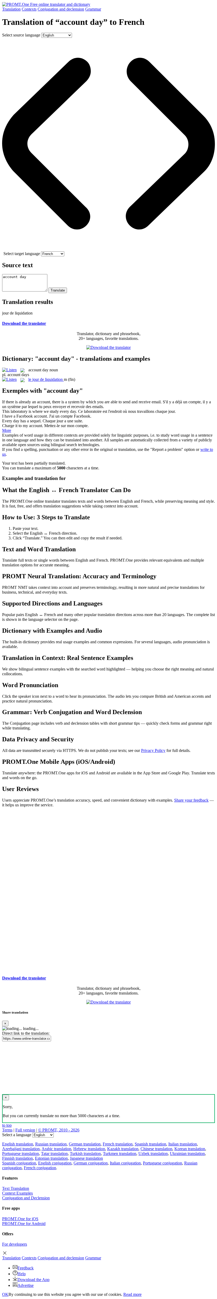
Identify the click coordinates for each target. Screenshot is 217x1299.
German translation (85, 1144)
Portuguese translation (20, 1153)
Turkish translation (85, 1153)
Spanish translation (150, 1144)
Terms (7, 1130)
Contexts (29, 9)
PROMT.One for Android (24, 1223)
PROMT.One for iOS (20, 1219)
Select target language (21, 253)
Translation (11, 9)
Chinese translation (156, 1149)
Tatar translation (54, 1153)
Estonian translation (51, 1158)
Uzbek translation (153, 1153)
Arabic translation (56, 1149)
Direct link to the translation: (25, 1033)
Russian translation (51, 1144)
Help (21, 1274)
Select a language (16, 1134)
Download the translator (24, 323)
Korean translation (189, 1149)
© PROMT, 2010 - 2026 (58, 1130)
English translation (17, 1144)
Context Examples (17, 1193)
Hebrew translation (89, 1149)
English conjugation (54, 1163)
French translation (118, 1144)
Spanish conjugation (19, 1163)
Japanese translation (86, 1158)
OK (5, 1294)
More (6, 430)
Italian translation (182, 1144)
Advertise (25, 1285)
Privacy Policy (153, 750)
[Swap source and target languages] (108, 249)
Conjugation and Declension (26, 1198)
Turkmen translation (119, 1153)
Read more (132, 1294)
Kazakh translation (122, 1149)
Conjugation (61, 9)
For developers (14, 1244)
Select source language (21, 35)
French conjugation (40, 1168)
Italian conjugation (125, 1163)
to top (7, 1125)
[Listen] (9, 370)
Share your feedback (191, 800)
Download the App (33, 1279)
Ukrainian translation (187, 1153)
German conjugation (91, 1163)
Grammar (93, 9)
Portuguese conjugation (162, 1163)
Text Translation (15, 1188)
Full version (25, 1130)
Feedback (25, 1268)
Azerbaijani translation (21, 1149)
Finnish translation (17, 1158)
